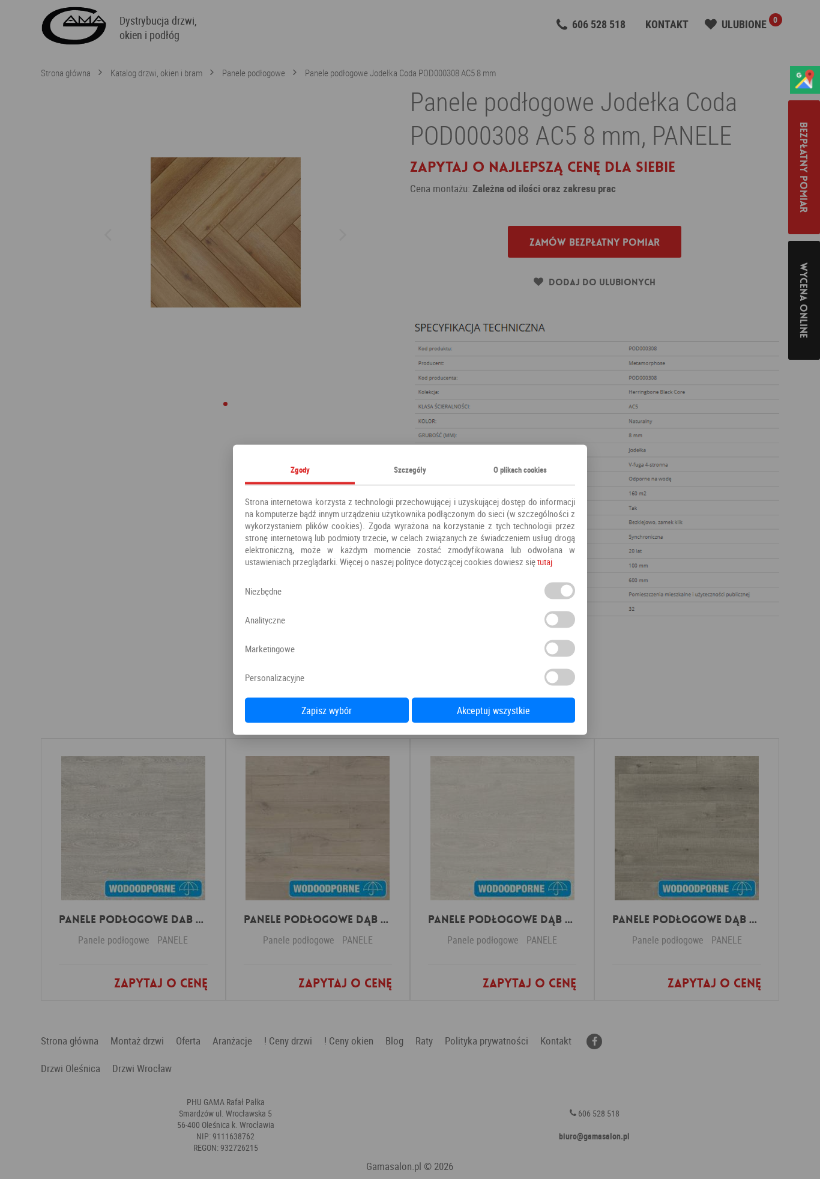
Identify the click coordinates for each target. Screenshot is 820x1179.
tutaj (544, 561)
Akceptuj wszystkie (493, 710)
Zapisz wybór (326, 710)
